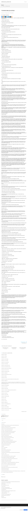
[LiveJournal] (10, 16)
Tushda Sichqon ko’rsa (5, 347)
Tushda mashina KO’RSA (22, 347)
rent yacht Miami (7, 362)
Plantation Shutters (7, 371)
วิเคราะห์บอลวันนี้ (7, 385)
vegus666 (6, 405)
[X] (5, 16)
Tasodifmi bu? (2, 446)
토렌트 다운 (6, 380)
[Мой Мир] (4, 16)
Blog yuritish (2, 496)
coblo (5, 397)
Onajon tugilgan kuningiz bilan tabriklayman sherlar (6, 488)
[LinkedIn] (8, 16)
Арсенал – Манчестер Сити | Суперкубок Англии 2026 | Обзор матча (8, 463)
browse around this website (8, 408)
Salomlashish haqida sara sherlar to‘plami (5, 495)
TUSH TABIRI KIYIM (14, 347)
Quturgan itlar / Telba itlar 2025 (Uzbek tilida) (5, 426)
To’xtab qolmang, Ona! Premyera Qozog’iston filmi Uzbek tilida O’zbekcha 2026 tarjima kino (10, 452)
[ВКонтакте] (1, 16)
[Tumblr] (9, 16)
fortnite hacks (6, 388)
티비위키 (6, 377)
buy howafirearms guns (7, 366)
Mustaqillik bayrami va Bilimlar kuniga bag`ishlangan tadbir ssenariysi (8, 490)
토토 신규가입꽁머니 (7, 391)
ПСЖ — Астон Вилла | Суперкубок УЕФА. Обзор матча (7, 472)
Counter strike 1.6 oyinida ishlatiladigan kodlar (6, 494)
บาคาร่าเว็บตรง (6, 360)
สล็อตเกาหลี (6, 402)
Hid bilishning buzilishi (3, 497)
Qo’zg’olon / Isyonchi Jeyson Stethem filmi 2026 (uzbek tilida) (7, 437)
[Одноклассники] (3, 16)
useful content (6, 394)
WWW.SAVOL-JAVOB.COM (6, 1)
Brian (5, 399)
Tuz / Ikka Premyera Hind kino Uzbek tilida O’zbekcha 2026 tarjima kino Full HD (9, 458)
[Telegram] (6, 16)
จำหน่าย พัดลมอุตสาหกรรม (8, 403)
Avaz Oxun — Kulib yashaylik (4, 447)
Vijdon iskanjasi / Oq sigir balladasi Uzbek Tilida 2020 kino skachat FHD (8, 431)
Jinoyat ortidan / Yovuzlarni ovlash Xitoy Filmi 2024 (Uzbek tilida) (7, 432)
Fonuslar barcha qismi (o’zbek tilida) (5, 469)
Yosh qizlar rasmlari (3, 486)
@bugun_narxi (5, 415)
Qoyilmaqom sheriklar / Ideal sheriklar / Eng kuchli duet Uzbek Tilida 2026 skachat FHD (10, 425)
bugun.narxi (5, 416)
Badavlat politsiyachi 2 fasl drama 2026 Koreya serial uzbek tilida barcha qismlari (9, 467)
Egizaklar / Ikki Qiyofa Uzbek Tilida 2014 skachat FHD (6, 436)
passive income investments (8, 368)
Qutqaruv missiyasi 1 (3, 448)
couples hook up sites (7, 365)
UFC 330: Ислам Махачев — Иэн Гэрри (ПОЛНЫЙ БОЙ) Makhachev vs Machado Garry (10, 462)
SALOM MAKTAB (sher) (3, 489)
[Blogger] (11, 16)
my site (5, 357)
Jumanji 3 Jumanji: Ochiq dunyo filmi (5, 468)
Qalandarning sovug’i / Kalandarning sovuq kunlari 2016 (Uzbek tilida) (8, 427)
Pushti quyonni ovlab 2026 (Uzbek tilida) (5, 487)
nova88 (5, 354)
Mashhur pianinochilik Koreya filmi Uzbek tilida (6, 443)
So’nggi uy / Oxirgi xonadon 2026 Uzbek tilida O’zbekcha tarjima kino (8, 442)
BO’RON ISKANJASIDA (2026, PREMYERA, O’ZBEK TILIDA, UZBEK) (7, 457)
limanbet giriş (6, 363)
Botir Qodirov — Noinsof (3, 453)
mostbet (6, 400)
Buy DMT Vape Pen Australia (8, 374)
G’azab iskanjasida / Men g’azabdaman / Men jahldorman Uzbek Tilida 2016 (8, 441)
